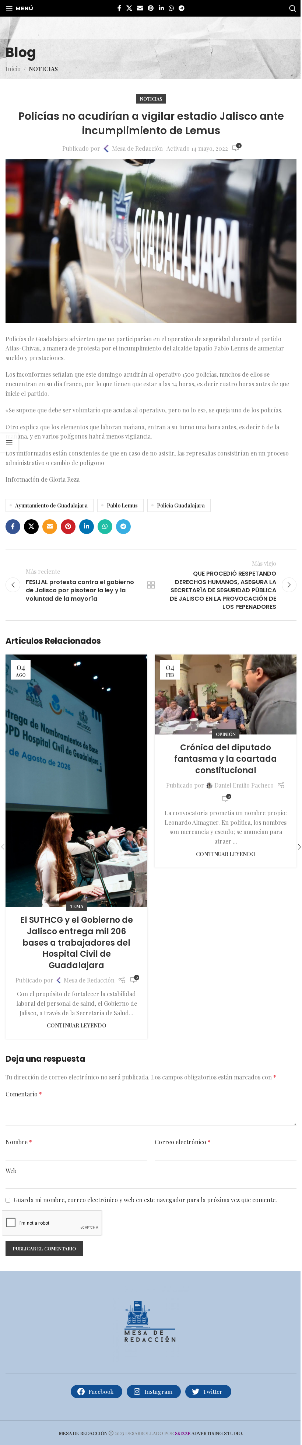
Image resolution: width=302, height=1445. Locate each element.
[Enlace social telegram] (181, 8)
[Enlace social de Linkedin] (161, 8)
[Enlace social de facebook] (119, 8)
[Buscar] (292, 8)
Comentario (24, 1094)
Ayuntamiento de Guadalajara (51, 505)
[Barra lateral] (9, 442)
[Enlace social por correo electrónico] (139, 8)
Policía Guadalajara (181, 505)
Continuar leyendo (76, 1025)
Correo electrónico (183, 1142)
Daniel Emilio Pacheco (244, 785)
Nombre (19, 1142)
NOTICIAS (43, 69)
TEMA (76, 906)
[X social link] (129, 8)
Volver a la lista (151, 584)
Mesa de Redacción (137, 148)
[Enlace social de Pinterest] (150, 8)
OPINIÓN (226, 734)
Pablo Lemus (122, 505)
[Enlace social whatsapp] (171, 8)
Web (11, 1171)
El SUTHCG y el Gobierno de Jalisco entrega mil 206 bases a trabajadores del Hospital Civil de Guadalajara (76, 942)
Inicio (13, 69)
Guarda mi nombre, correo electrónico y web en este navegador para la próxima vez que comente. (145, 1200)
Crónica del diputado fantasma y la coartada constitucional (225, 759)
